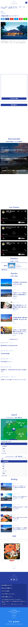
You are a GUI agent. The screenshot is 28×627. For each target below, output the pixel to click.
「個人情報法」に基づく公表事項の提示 (14, 611)
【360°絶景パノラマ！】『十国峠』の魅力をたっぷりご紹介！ (12, 604)
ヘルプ (14, 614)
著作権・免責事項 (14, 612)
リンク (14, 618)
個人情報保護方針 (14, 610)
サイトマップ (14, 616)
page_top (14, 567)
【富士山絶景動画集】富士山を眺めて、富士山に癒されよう (12, 599)
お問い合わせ (14, 615)
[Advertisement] (14, 58)
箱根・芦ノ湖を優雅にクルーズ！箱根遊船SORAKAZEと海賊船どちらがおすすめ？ (14, 602)
